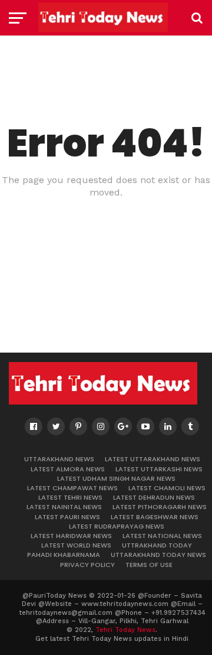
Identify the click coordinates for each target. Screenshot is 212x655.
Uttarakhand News (59, 459)
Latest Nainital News (64, 506)
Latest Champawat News (72, 488)
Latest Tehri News (70, 497)
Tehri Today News (125, 630)
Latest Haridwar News (71, 535)
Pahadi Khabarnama (63, 554)
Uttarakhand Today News (158, 554)
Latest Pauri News (67, 517)
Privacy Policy (87, 564)
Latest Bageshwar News (154, 517)
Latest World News (76, 545)
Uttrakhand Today (157, 545)
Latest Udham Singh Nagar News (116, 478)
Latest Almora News (68, 469)
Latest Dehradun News (154, 497)
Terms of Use (149, 564)
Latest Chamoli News (167, 488)
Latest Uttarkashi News (159, 469)
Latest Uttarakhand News (152, 459)
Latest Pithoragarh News (159, 506)
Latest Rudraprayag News (116, 526)
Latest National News (162, 535)
